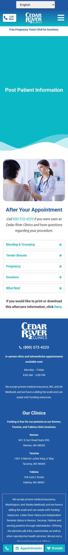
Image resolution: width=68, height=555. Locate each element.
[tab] (34, 244)
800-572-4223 (23, 219)
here (57, 307)
